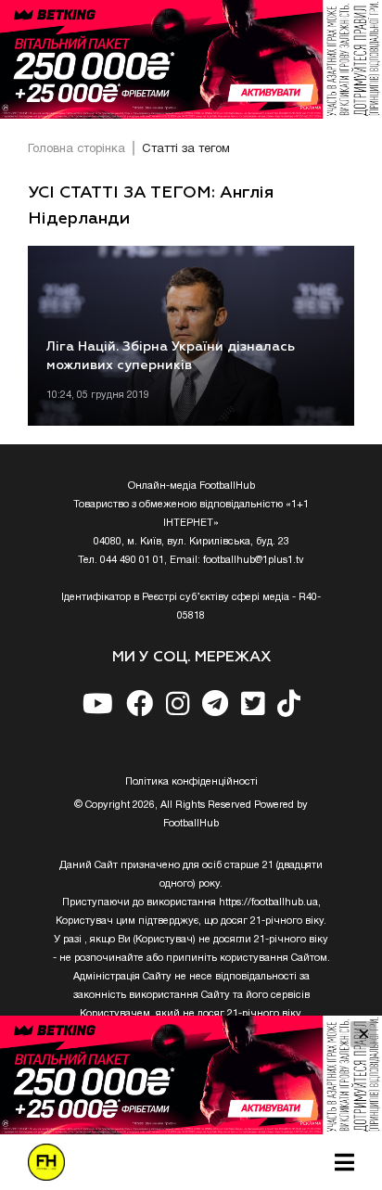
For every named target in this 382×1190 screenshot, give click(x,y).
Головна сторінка (76, 149)
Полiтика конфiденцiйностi (191, 782)
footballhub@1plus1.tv (253, 560)
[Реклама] (191, 59)
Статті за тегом (186, 149)
